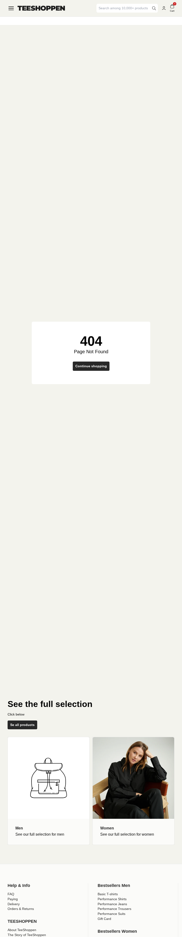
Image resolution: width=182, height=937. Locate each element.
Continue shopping (91, 366)
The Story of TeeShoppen (27, 935)
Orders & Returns (21, 909)
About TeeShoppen (22, 930)
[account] (164, 8)
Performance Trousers (114, 909)
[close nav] (5, 19)
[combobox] (123, 8)
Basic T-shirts (108, 894)
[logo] (41, 8)
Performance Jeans (112, 904)
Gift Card (104, 919)
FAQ (11, 894)
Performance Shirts (112, 899)
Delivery (14, 904)
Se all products (22, 725)
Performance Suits (111, 914)
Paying (13, 899)
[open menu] (11, 8)
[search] (154, 8)
